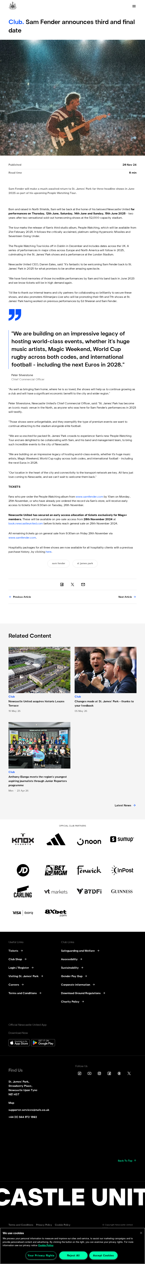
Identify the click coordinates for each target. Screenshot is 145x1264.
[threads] (119, 1073)
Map (11, 1103)
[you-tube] (89, 1073)
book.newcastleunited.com (25, 523)
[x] (72, 584)
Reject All (73, 1255)
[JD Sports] (22, 870)
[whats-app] (83, 584)
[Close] (141, 1233)
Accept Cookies (103, 1255)
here (48, 552)
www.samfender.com (89, 497)
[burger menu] (134, 6)
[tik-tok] (79, 1073)
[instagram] (99, 1073)
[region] (72, 1246)
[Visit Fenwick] (89, 870)
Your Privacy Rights (41, 1255)
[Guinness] (122, 891)
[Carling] (22, 891)
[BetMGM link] (56, 870)
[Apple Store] (19, 1043)
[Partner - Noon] (89, 839)
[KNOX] (22, 839)
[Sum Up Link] (122, 839)
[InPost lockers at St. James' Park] (122, 870)
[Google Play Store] (43, 1043)
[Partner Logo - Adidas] (56, 839)
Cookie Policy (45, 1245)
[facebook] (61, 584)
